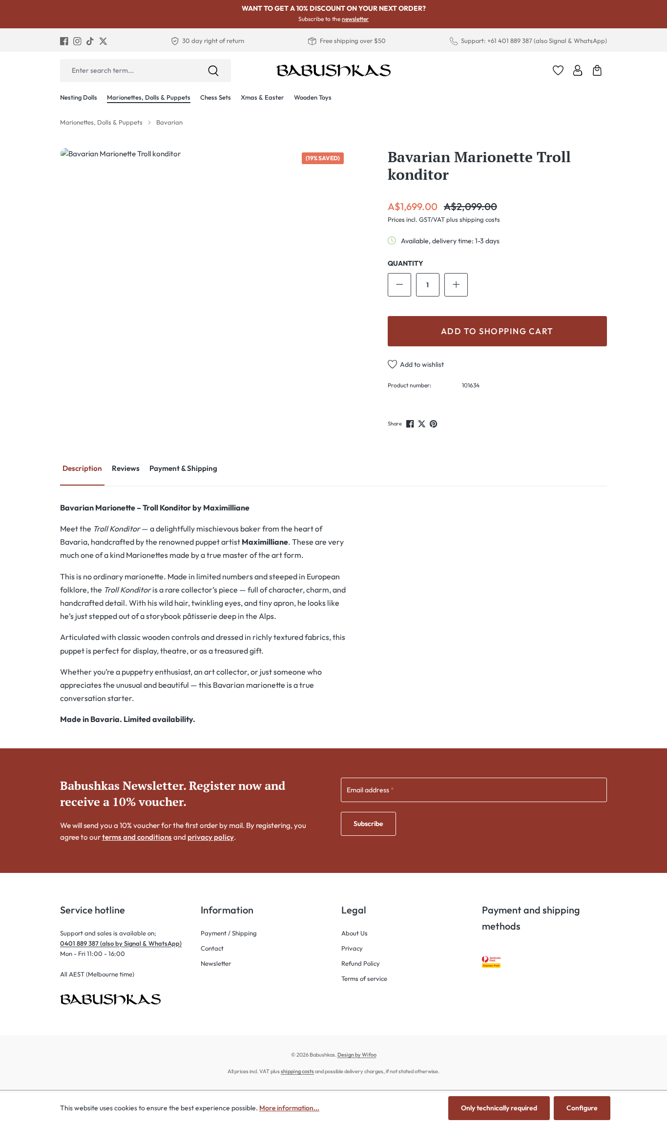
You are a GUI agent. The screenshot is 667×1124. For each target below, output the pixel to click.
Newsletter (216, 963)
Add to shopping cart (497, 331)
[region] (204, 291)
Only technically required (499, 1107)
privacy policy (211, 837)
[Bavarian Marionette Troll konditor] (204, 291)
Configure (582, 1107)
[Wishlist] (558, 70)
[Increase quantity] (456, 285)
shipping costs (297, 1071)
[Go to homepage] (333, 70)
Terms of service (364, 978)
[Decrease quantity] (399, 285)
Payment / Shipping (229, 933)
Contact (212, 948)
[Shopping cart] (597, 70)
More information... (289, 1107)
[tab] (82, 469)
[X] (103, 40)
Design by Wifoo (356, 1054)
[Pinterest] (434, 423)
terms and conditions (137, 837)
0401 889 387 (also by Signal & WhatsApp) (121, 943)
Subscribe (368, 823)
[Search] (213, 70)
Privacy (352, 948)
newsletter (355, 18)
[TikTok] (90, 40)
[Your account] (577, 70)
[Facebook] (64, 40)
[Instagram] (77, 40)
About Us (354, 933)
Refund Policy (360, 963)
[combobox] (128, 70)
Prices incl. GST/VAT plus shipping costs (444, 219)
